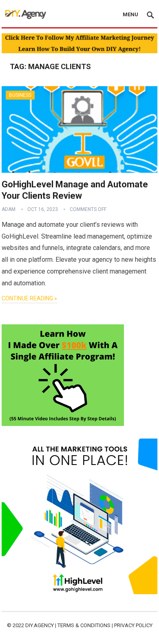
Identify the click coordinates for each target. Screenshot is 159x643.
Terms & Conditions (83, 625)
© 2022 (16, 625)
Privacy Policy (133, 625)
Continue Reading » (29, 298)
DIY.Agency (39, 625)
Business (20, 95)
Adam (8, 209)
